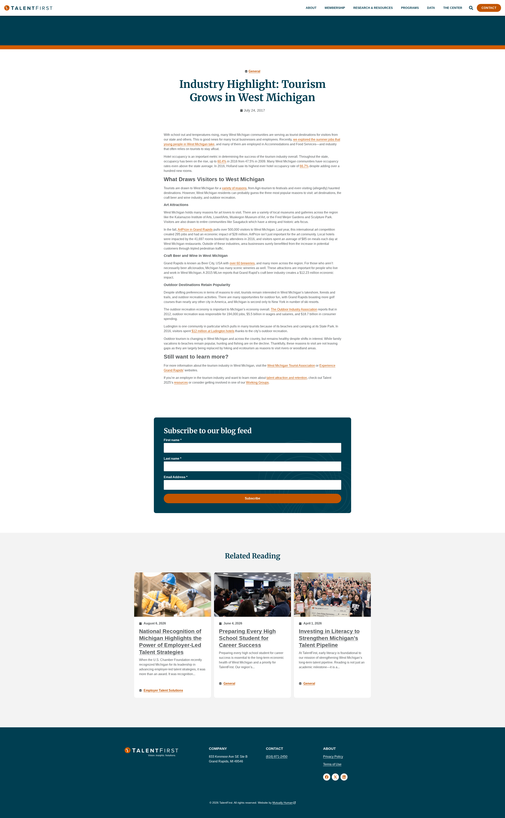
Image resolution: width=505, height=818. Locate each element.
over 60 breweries (242, 263)
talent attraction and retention (287, 377)
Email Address (175, 477)
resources (181, 382)
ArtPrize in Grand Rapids (195, 229)
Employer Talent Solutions (163, 690)
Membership (335, 7)
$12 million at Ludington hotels (213, 331)
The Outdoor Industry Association (294, 309)
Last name (172, 458)
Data (431, 7)
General (254, 71)
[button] (471, 8)
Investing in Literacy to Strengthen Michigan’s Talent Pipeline (329, 638)
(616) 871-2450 (276, 756)
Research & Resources (373, 7)
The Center (452, 7)
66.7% (304, 166)
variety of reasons (234, 188)
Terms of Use (332, 764)
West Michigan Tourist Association (291, 365)
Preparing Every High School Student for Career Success (247, 638)
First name (172, 440)
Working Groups (257, 382)
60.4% (221, 161)
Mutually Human (282, 802)
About (311, 7)
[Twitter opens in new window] (335, 777)
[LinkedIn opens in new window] (344, 777)
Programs (410, 7)
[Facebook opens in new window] (326, 777)
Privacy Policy (333, 756)
